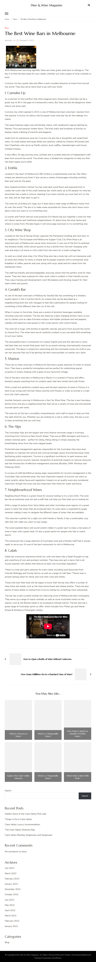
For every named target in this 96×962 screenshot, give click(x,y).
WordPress (56, 958)
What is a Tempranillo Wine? (48, 734)
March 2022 (10, 915)
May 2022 (10, 905)
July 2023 (9, 868)
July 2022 (9, 899)
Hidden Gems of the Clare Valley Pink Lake (25, 813)
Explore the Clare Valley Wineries (18, 777)
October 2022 (11, 894)
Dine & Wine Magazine (46, 5)
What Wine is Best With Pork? (77, 777)
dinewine (8, 40)
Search (8, 790)
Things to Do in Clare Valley (18, 819)
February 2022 (12, 920)
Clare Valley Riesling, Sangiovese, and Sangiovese (28, 835)
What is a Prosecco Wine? (18, 734)
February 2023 (12, 878)
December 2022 (12, 889)
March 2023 (10, 873)
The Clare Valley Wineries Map (20, 829)
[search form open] (89, 5)
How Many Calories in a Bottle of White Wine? (77, 733)
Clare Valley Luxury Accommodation (22, 824)
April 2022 (10, 910)
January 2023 (11, 884)
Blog (7, 28)
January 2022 (11, 926)
